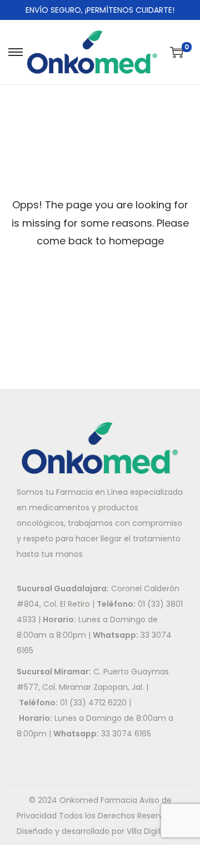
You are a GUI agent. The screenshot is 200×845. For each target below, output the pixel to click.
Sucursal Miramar (53, 671)
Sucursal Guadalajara (62, 588)
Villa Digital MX (154, 831)
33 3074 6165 (126, 733)
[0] (176, 52)
